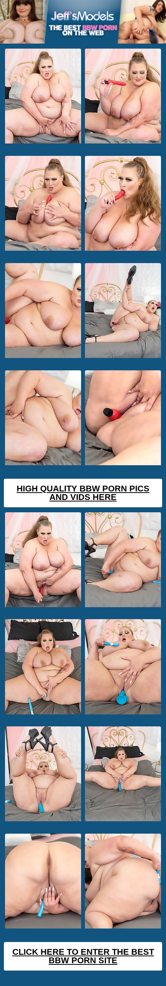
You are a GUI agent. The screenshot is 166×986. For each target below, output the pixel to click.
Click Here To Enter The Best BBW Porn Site (83, 956)
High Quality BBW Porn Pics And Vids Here (83, 493)
